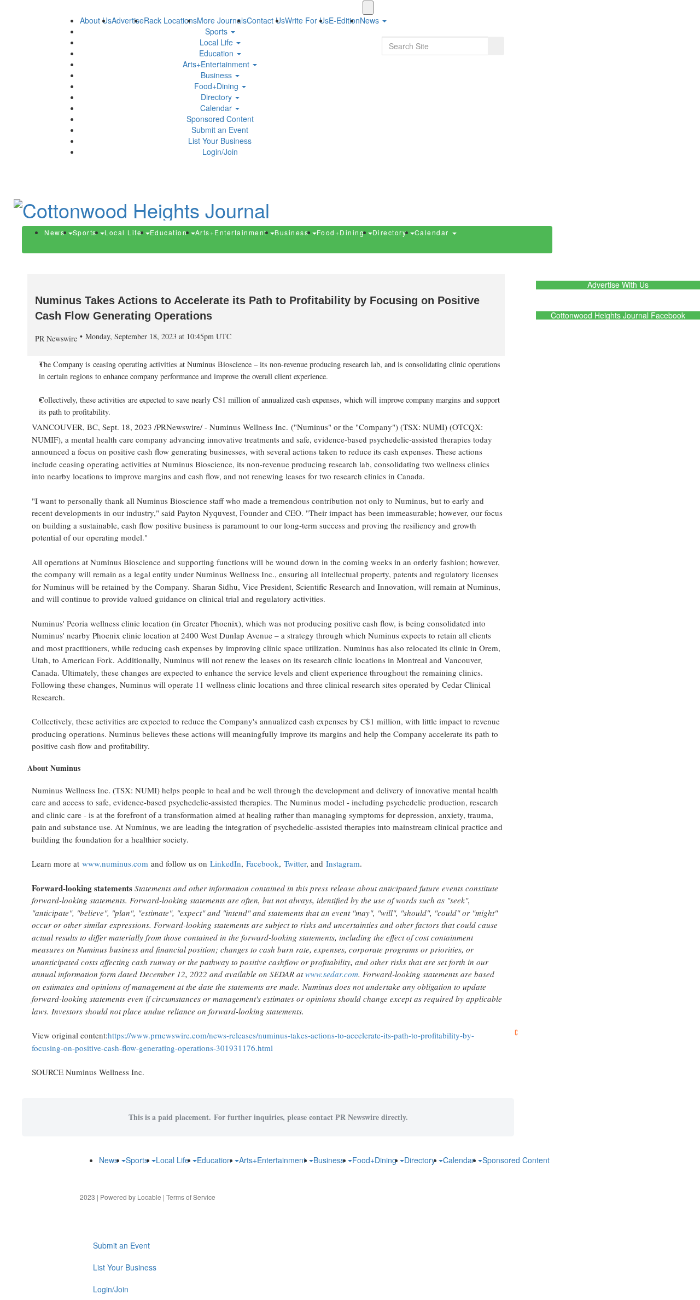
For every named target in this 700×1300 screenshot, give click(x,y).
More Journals (222, 20)
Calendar (217, 107)
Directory (217, 96)
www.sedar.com (331, 973)
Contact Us (266, 20)
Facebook (262, 863)
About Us (96, 20)
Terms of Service (190, 1197)
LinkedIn (225, 863)
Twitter (295, 863)
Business (217, 74)
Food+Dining (217, 85)
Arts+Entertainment (217, 64)
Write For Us (307, 20)
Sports (217, 31)
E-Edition (344, 20)
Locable (149, 1197)
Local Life (217, 42)
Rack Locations (170, 20)
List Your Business (220, 140)
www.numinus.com (115, 863)
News (55, 232)
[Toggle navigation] (368, 8)
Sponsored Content (220, 118)
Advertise (128, 20)
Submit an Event (219, 129)
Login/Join (220, 151)
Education (217, 53)
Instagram (343, 863)
